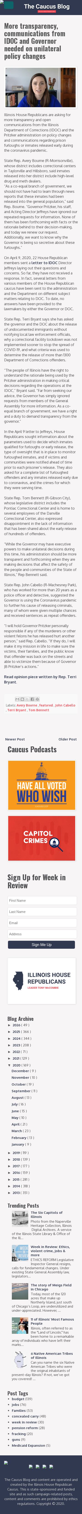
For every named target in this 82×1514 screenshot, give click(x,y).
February (19, 1138)
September (21, 1091)
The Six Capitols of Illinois (47, 1214)
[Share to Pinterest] (37, 699)
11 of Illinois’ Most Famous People (52, 1321)
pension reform (25, 1428)
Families (19, 1410)
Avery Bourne (27, 705)
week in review (24, 1422)
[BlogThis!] (22, 699)
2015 (16, 1179)
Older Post (68, 739)
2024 (17, 1038)
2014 (17, 1186)
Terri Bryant (17, 710)
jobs (15, 1404)
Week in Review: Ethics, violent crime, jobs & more (50, 1251)
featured (46, 705)
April (16, 1124)
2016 (17, 1172)
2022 (17, 1052)
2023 (17, 1045)
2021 (16, 1058)
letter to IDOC (44, 263)
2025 (17, 1031)
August (18, 1097)
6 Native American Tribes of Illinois (52, 1355)
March (17, 1131)
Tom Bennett (38, 710)
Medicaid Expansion (28, 1445)
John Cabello (65, 705)
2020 (17, 1065)
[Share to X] (27, 699)
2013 (16, 1193)
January (18, 1144)
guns (16, 1439)
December (21, 1071)
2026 (17, 1025)
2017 (17, 1166)
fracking (19, 1434)
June (16, 1111)
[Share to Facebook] (32, 699)
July (15, 1104)
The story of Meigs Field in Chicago (51, 1287)
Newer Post (15, 739)
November (21, 1077)
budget (18, 1399)
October (19, 1084)
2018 (17, 1159)
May (15, 1117)
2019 (17, 1153)
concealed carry (25, 1416)
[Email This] (17, 699)
